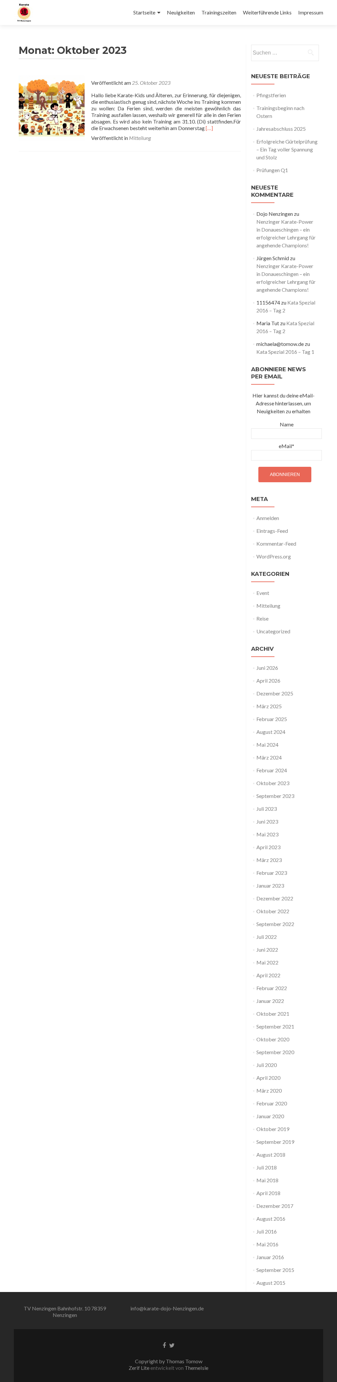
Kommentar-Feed (276, 543)
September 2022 (275, 924)
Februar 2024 (271, 770)
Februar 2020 (271, 1103)
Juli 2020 (266, 1065)
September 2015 (275, 1270)
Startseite (144, 12)
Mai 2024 (267, 744)
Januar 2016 (270, 1257)
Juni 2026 (267, 668)
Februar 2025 (271, 719)
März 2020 (269, 1090)
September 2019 (275, 1142)
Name (287, 424)
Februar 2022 (271, 988)
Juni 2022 (267, 949)
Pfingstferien (271, 95)
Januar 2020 (270, 1116)
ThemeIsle (196, 1368)
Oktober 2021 (272, 1013)
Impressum (310, 12)
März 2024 (269, 757)
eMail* (286, 446)
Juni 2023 (267, 821)
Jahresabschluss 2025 (281, 128)
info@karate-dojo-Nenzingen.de (167, 1308)
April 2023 (268, 847)
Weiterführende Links (267, 12)
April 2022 (268, 975)
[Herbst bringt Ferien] (52, 107)
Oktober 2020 (272, 1039)
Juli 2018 (266, 1167)
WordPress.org (273, 556)
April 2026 (268, 680)
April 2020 (268, 1078)
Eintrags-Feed (272, 531)
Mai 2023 (267, 834)
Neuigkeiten (181, 12)
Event (262, 593)
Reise (262, 618)
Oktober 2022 (272, 911)
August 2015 (270, 1283)
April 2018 (268, 1193)
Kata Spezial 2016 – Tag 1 (285, 352)
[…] (209, 128)
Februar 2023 (271, 873)
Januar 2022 (270, 1001)
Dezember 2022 (274, 898)
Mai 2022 (267, 962)
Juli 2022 (266, 937)
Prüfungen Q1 (272, 170)
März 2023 (269, 860)
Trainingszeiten (218, 12)
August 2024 (270, 732)
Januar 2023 (270, 885)
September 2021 (275, 1026)
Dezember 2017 (274, 1206)
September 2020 (275, 1052)
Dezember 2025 (274, 693)
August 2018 (270, 1154)
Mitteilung (140, 138)
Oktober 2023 (272, 783)
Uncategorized (273, 631)
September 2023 (275, 796)
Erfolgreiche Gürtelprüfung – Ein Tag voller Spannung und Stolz (287, 149)
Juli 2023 (266, 808)
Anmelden (267, 518)
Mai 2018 (267, 1180)
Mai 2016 (267, 1244)
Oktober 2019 (272, 1129)
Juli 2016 (266, 1231)
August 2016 (270, 1218)
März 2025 (269, 706)
